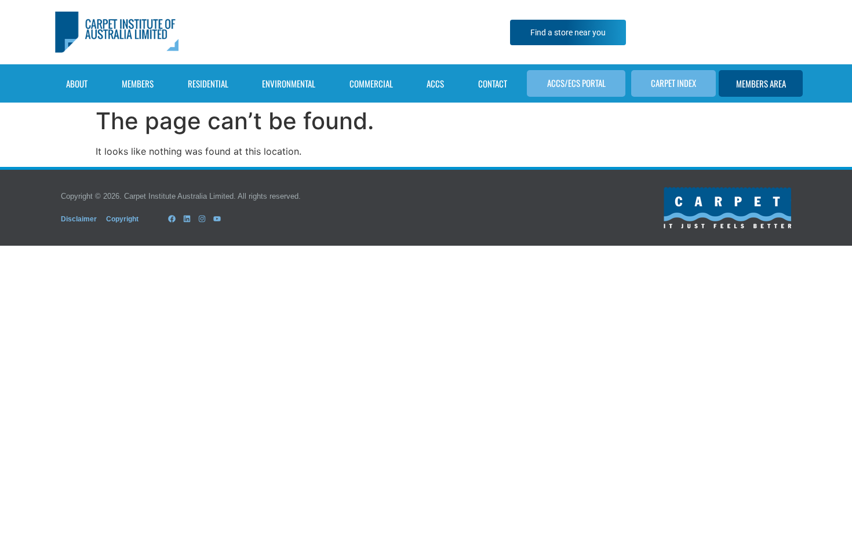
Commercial (371, 83)
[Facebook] (171, 219)
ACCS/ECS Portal (576, 82)
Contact (492, 83)
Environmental (288, 83)
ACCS (435, 83)
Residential (208, 83)
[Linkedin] (186, 219)
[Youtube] (217, 219)
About (77, 83)
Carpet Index (673, 82)
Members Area (761, 83)
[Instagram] (201, 219)
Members (138, 83)
